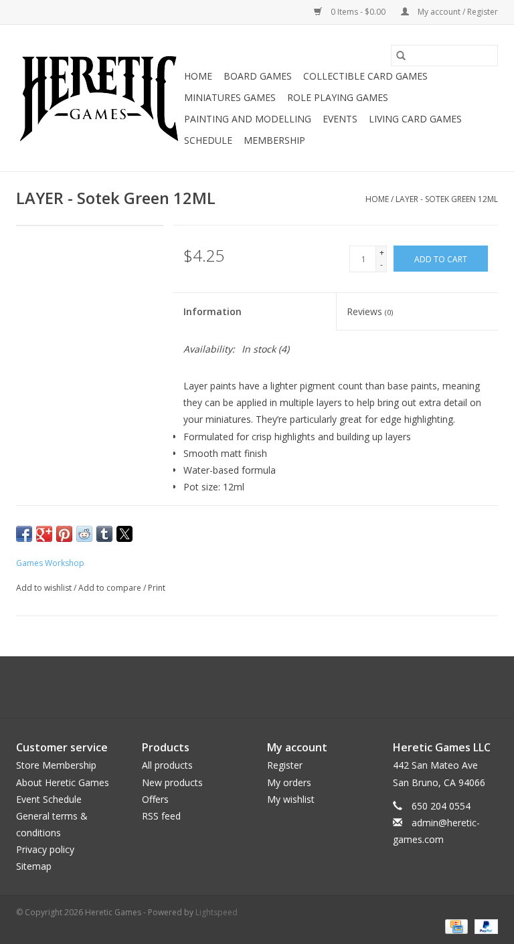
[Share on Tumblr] (104, 534)
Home (198, 76)
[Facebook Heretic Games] (221, 687)
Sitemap (34, 866)
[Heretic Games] (98, 98)
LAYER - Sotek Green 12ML (447, 199)
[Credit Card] (455, 925)
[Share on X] (124, 534)
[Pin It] (64, 534)
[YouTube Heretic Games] (269, 687)
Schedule (208, 140)
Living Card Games (415, 118)
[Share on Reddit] (84, 534)
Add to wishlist (45, 587)
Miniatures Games (230, 97)
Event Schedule (49, 799)
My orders (289, 782)
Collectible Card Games (365, 76)
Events (340, 118)
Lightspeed (216, 912)
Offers (155, 799)
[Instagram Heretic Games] (293, 687)
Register (285, 765)
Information (212, 311)
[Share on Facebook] (24, 534)
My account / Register (457, 11)
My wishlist (291, 799)
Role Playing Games (337, 97)
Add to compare (110, 587)
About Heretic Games (62, 782)
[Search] (401, 55)
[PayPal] (484, 925)
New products (172, 782)
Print (156, 587)
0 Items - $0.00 (358, 11)
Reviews (370, 311)
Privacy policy (45, 849)
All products (167, 765)
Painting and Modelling (247, 118)
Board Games (258, 76)
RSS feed (161, 816)
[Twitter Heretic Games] (245, 687)
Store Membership (56, 765)
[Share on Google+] (44, 534)
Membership (274, 140)
